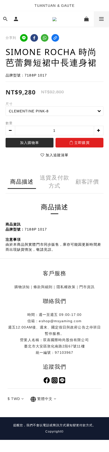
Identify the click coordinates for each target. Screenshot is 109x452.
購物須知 (22, 287)
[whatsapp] (44, 38)
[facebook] (34, 38)
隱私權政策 (66, 287)
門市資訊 (87, 287)
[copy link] (55, 38)
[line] (24, 38)
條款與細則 (42, 287)
